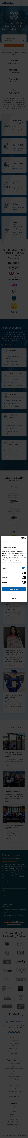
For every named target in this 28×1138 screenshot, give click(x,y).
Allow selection (14, 594)
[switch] (24, 573)
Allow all (14, 589)
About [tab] (23, 542)
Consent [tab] (5, 542)
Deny (14, 599)
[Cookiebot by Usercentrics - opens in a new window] (20, 538)
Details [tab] (14, 542)
